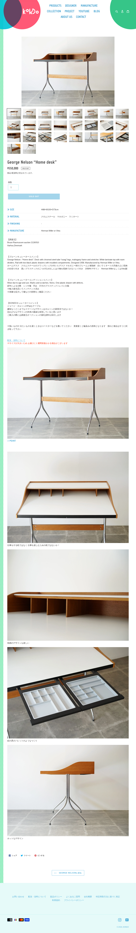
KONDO (126, 927)
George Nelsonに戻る (70, 873)
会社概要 (88, 896)
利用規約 (56, 900)
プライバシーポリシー (74, 900)
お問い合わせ (18, 896)
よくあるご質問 (73, 896)
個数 (10, 182)
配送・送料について (16, 340)
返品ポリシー (56, 896)
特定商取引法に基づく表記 (108, 896)
